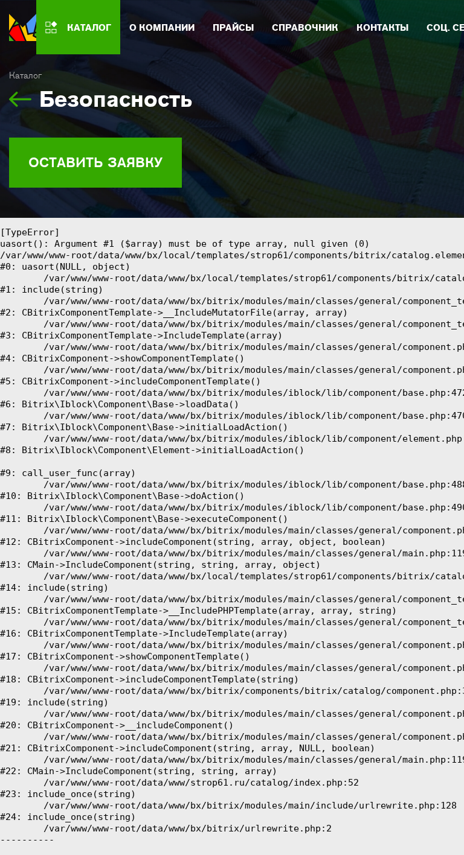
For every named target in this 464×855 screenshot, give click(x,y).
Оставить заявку (95, 162)
